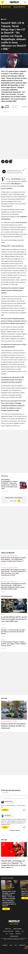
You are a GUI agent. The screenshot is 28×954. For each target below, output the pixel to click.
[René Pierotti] (2, 106)
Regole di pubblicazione (8, 931)
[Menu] (25, 2)
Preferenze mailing (14, 936)
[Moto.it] (14, 2)
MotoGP (4, 19)
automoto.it (4, 945)
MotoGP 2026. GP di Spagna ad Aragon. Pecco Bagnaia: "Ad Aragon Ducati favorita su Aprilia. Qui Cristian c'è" (13, 559)
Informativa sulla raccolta (6, 950)
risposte (17, 830)
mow (16, 945)
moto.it (11, 945)
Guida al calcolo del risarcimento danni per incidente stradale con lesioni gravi (13, 726)
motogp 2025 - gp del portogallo (8, 888)
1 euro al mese (13, 500)
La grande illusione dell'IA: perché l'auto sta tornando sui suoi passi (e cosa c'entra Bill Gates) (14, 619)
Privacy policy (8, 928)
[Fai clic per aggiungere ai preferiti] (6, 161)
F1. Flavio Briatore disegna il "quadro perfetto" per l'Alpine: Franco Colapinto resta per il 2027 (13, 643)
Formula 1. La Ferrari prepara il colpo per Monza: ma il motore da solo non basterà (13, 631)
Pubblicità (17, 931)
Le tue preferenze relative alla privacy (9, 951)
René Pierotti (7, 106)
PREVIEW (23, 889)
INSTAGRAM (24, 106)
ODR (22, 931)
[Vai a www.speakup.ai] (25, 169)
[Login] (2, 2)
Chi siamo (11, 933)
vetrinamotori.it (22, 945)
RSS (6, 933)
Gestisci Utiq (18, 933)
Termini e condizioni (17, 928)
